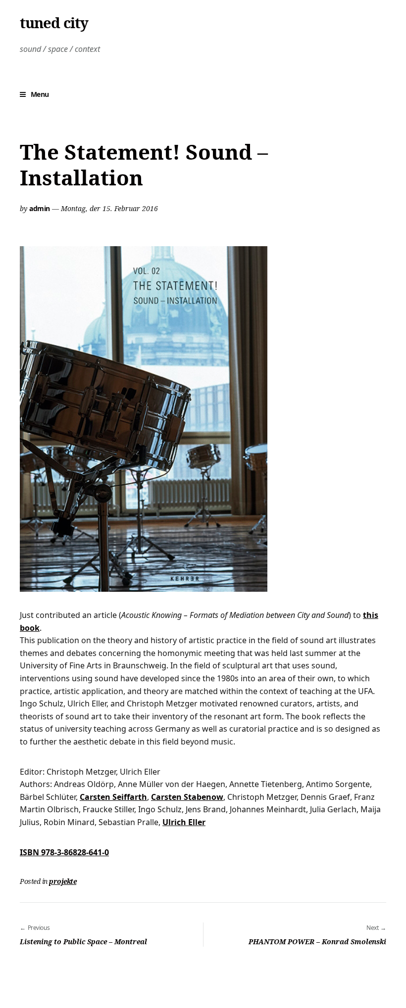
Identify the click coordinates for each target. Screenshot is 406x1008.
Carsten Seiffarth (113, 796)
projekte (62, 881)
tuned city (54, 23)
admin (39, 208)
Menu (40, 94)
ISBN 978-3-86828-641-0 (64, 852)
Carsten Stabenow (187, 796)
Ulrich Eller (183, 822)
